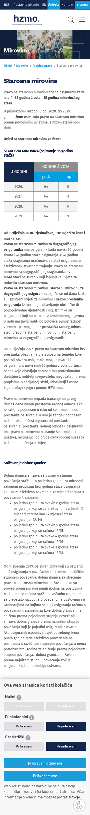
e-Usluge (82, 5)
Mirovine (22, 66)
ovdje (76, 797)
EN (44, 5)
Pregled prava (42, 66)
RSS (7, 5)
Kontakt (68, 5)
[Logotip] (27, 20)
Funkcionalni (16, 717)
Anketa (54, 5)
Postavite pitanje (27, 5)
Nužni (10, 697)
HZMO (8, 66)
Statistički (14, 737)
